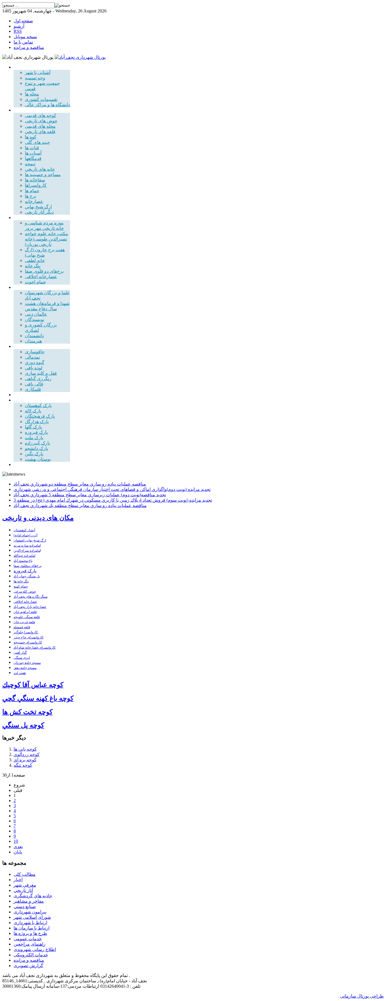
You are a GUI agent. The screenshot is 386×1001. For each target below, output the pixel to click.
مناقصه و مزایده (29, 47)
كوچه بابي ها (25, 749)
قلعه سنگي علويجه (27, 617)
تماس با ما (23, 42)
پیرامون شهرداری (30, 911)
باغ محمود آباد (23, 561)
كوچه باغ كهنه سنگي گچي (37, 698)
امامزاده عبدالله (24, 556)
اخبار (18, 879)
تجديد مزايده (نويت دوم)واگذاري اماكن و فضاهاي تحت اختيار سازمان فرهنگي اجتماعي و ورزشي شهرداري (112, 489)
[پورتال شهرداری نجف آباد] (80, 57)
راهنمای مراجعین (29, 944)
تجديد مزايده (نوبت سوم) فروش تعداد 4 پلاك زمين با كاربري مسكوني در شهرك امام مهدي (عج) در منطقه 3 (113, 500)
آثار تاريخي (23, 890)
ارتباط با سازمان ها (31, 928)
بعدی (18, 846)
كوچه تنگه (23, 765)
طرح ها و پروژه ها (30, 933)
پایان (18, 852)
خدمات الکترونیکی (31, 954)
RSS (18, 31)
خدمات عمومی (28, 938)
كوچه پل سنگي (23, 725)
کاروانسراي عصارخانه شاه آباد (35, 647)
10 (16, 841)
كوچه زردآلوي (27, 754)
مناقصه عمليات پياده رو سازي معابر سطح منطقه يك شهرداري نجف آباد (80, 505)
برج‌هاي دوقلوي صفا (28, 566)
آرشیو (19, 26)
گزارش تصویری (28, 965)
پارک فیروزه (25, 570)
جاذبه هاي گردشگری (33, 895)
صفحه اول (23, 20)
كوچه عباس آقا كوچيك (32, 684)
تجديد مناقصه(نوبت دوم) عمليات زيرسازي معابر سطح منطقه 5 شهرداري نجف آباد (90, 494)
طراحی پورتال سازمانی (362, 996)
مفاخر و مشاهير (29, 901)
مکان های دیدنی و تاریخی (38, 517)
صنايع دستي (25, 906)
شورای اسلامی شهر (32, 917)
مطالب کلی (25, 874)
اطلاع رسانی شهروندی (35, 949)
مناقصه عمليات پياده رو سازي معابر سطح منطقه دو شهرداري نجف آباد (80, 484)
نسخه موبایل (25, 36)
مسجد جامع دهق (25, 668)
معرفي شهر (25, 885)
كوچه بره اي (25, 759)
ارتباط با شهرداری (30, 922)
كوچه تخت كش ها (27, 712)
